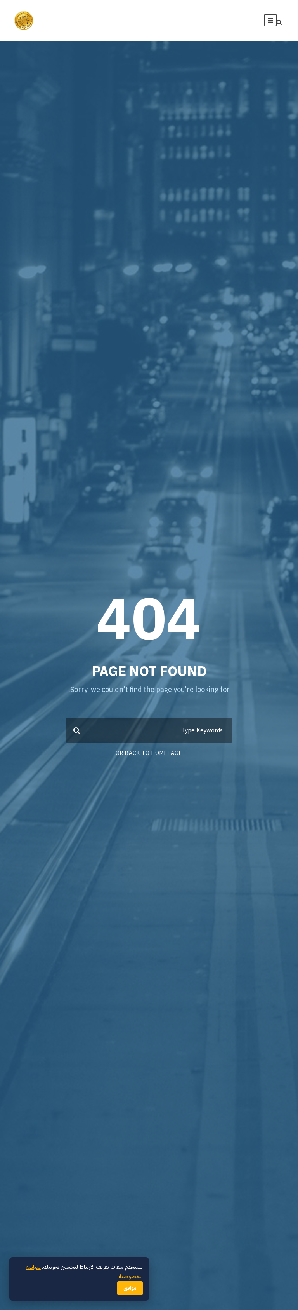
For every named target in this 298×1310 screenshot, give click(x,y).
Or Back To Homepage (149, 753)
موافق (130, 1288)
